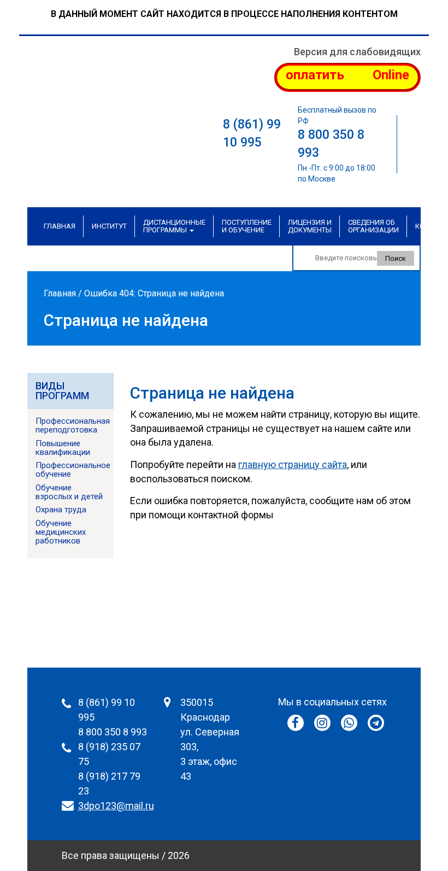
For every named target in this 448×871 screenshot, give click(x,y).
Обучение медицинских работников (61, 532)
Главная (59, 226)
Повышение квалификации (63, 448)
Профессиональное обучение (73, 469)
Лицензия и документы (310, 226)
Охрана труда (61, 510)
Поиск (395, 258)
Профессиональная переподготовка (73, 425)
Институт (109, 226)
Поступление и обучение (247, 226)
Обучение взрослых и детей (69, 492)
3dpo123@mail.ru (116, 805)
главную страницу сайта (292, 464)
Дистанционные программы (174, 226)
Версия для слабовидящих (357, 52)
